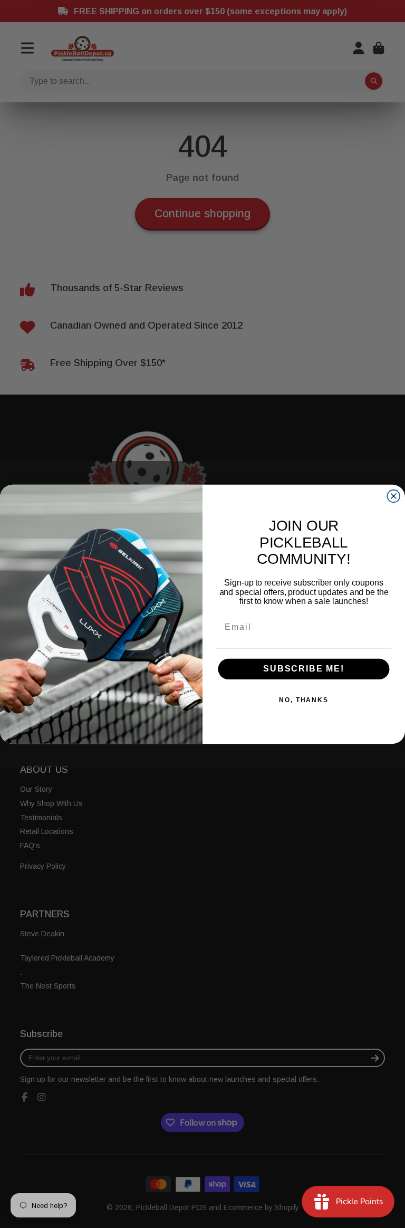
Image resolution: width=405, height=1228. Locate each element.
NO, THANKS (304, 700)
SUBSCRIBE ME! (303, 668)
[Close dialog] (394, 496)
